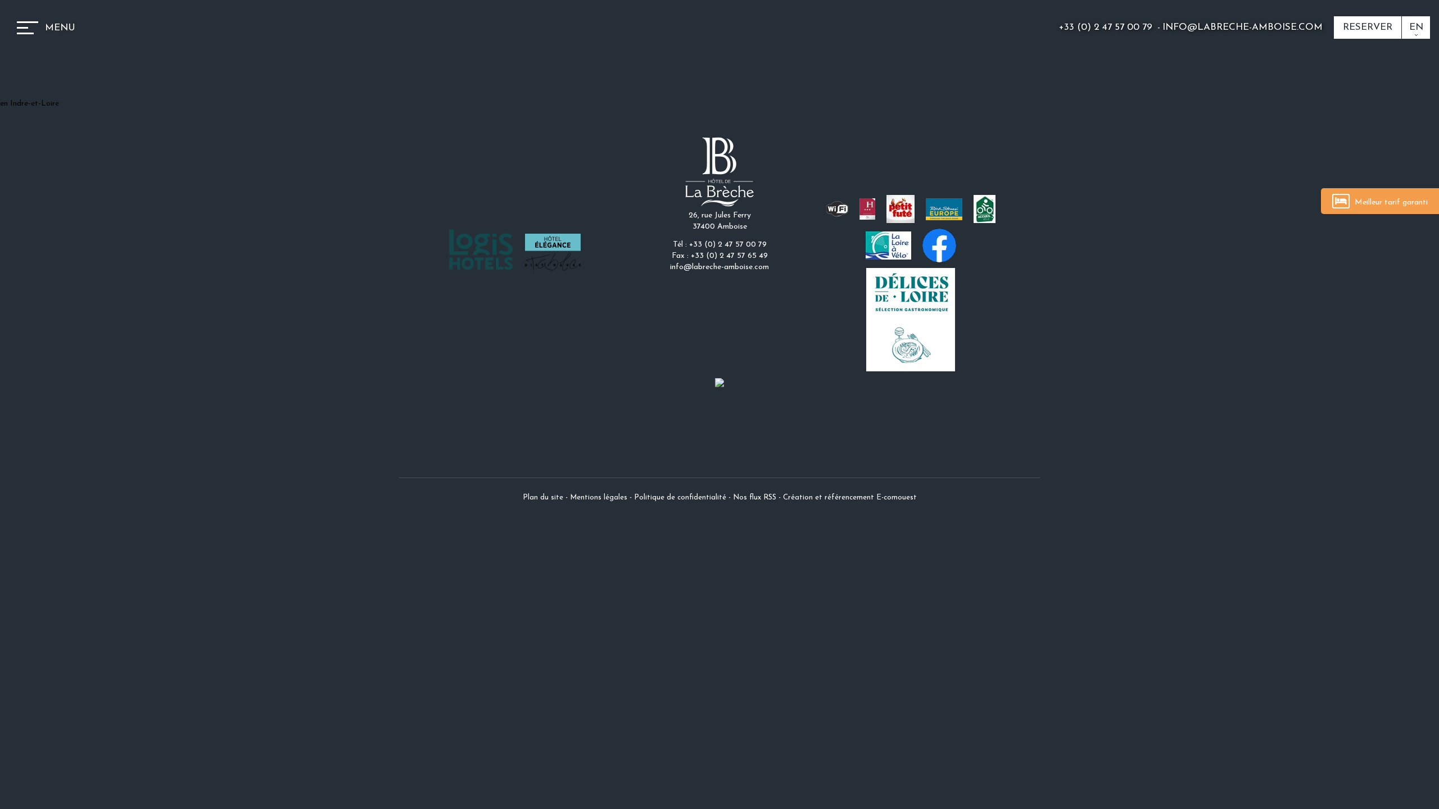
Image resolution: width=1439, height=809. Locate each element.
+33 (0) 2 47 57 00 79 (1107, 27)
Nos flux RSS (754, 497)
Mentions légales (598, 497)
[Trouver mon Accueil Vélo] (984, 208)
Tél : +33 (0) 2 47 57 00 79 (720, 244)
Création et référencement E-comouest (850, 497)
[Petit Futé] (900, 208)
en (1416, 27)
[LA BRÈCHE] (719, 382)
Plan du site (543, 497)
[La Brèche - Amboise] (719, 171)
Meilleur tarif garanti (1390, 202)
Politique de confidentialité (680, 497)
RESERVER (1367, 27)
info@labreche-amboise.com (1242, 27)
